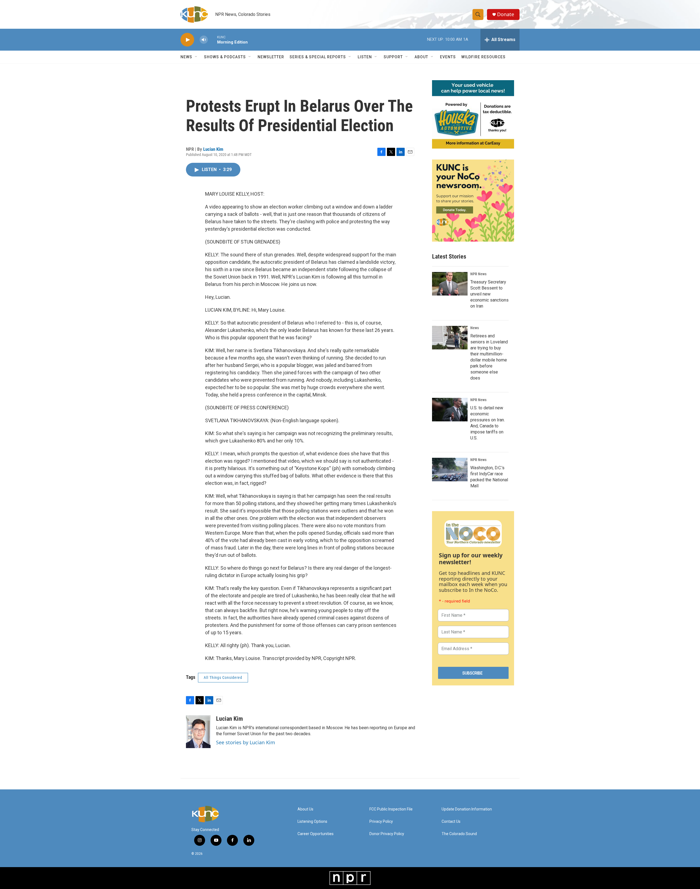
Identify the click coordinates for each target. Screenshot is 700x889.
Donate (505, 14)
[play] (187, 40)
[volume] (203, 40)
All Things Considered (223, 677)
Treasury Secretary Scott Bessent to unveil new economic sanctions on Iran (489, 294)
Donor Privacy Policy (386, 834)
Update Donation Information (467, 809)
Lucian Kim (213, 149)
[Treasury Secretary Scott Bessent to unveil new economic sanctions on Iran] (450, 284)
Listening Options (312, 821)
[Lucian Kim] (198, 731)
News (474, 328)
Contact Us (451, 821)
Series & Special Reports (318, 57)
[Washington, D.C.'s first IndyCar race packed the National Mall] (450, 469)
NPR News (478, 274)
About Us (305, 809)
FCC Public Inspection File (391, 809)
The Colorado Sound (459, 834)
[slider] (212, 39)
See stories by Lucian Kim (245, 742)
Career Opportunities (316, 834)
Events (448, 57)
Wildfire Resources (483, 57)
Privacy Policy (381, 821)
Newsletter (271, 57)
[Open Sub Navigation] (196, 57)
